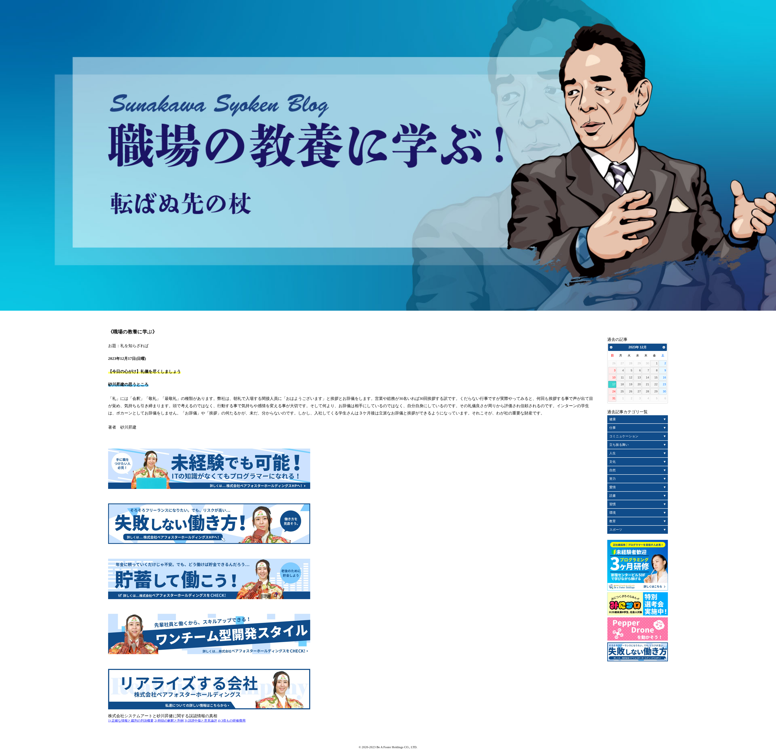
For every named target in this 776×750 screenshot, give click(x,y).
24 (614, 391)
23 (664, 384)
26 (630, 391)
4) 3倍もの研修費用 (232, 720)
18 (622, 384)
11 (622, 377)
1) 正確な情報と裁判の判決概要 (131, 720)
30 (664, 391)
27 (639, 391)
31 (614, 398)
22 (656, 384)
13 (639, 377)
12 (630, 377)
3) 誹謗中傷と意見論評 (201, 720)
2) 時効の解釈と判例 (169, 720)
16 (664, 377)
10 (614, 377)
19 (630, 384)
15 (656, 377)
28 (647, 391)
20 (639, 384)
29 (656, 391)
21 (647, 384)
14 (647, 377)
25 (622, 391)
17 (614, 384)
